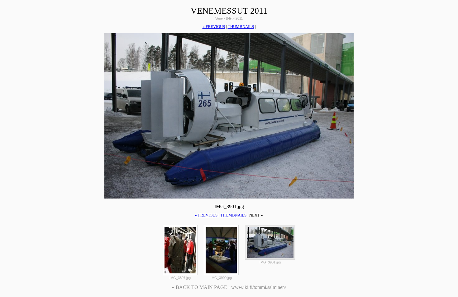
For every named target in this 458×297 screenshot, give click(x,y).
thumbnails (241, 27)
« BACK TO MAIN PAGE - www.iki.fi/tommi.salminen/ (229, 287)
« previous (214, 27)
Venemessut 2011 (229, 11)
